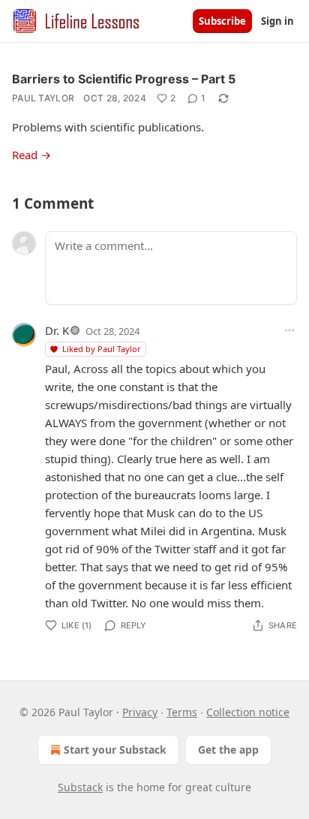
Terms (181, 712)
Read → (31, 154)
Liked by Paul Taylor (101, 348)
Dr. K (57, 330)
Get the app (228, 749)
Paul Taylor (43, 98)
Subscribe (222, 21)
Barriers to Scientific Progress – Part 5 (124, 78)
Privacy (140, 712)
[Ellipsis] (290, 330)
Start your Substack (115, 749)
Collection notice (248, 712)
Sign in (277, 21)
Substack (80, 787)
